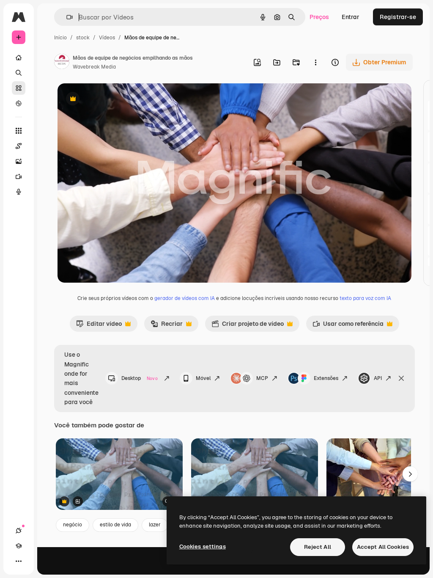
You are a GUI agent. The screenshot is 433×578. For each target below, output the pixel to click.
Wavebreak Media (94, 66)
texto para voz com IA (365, 298)
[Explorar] (18, 103)
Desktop (139, 378)
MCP (262, 378)
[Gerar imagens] (18, 161)
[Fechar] (401, 378)
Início (60, 37)
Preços (319, 17)
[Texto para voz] (18, 191)
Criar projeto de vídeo (247, 326)
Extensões (326, 378)
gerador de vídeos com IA (184, 298)
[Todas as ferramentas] (18, 131)
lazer (155, 524)
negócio (72, 524)
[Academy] (18, 546)
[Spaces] (18, 146)
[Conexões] (18, 530)
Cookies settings (202, 546)
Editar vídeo (99, 326)
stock (83, 37)
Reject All (317, 546)
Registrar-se (398, 17)
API (378, 378)
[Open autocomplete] (66, 17)
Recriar (167, 326)
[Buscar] (18, 73)
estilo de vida (115, 524)
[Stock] (18, 88)
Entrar (350, 17)
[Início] (18, 57)
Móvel (203, 378)
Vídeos (107, 37)
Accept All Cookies (383, 546)
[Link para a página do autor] (61, 63)
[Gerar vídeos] (18, 176)
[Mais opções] (315, 62)
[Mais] (18, 561)
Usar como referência (348, 326)
